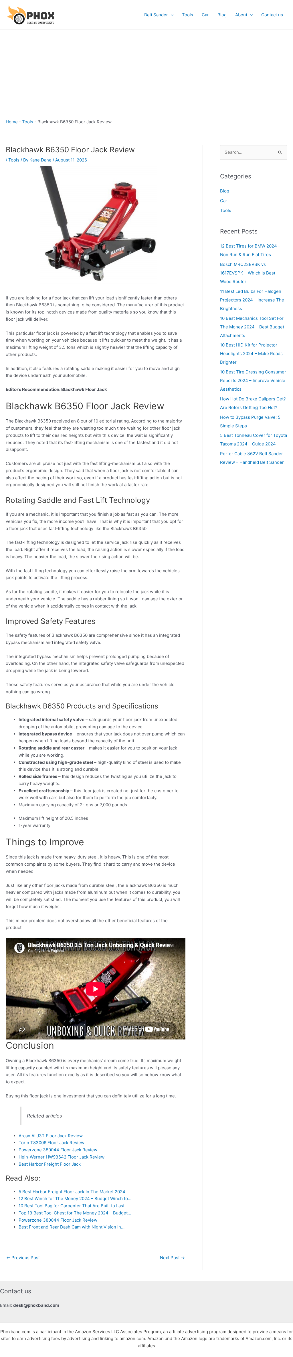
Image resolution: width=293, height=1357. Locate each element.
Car (205, 14)
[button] (170, 15)
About (241, 14)
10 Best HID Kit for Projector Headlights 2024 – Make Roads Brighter (251, 353)
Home (12, 121)
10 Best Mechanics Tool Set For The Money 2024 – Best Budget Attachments (252, 327)
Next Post (172, 1257)
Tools (187, 14)
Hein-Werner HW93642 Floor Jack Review (61, 1157)
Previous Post (23, 1257)
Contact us (272, 14)
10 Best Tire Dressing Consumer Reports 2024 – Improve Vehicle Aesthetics (253, 380)
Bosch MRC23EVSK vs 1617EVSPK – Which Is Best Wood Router (247, 273)
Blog (222, 14)
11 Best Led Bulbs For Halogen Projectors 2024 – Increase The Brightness (252, 300)
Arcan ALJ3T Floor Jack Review (51, 1135)
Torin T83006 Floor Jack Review (51, 1142)
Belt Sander (156, 14)
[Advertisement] (146, 73)
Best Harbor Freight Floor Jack (50, 1164)
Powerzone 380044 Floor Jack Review (58, 1149)
